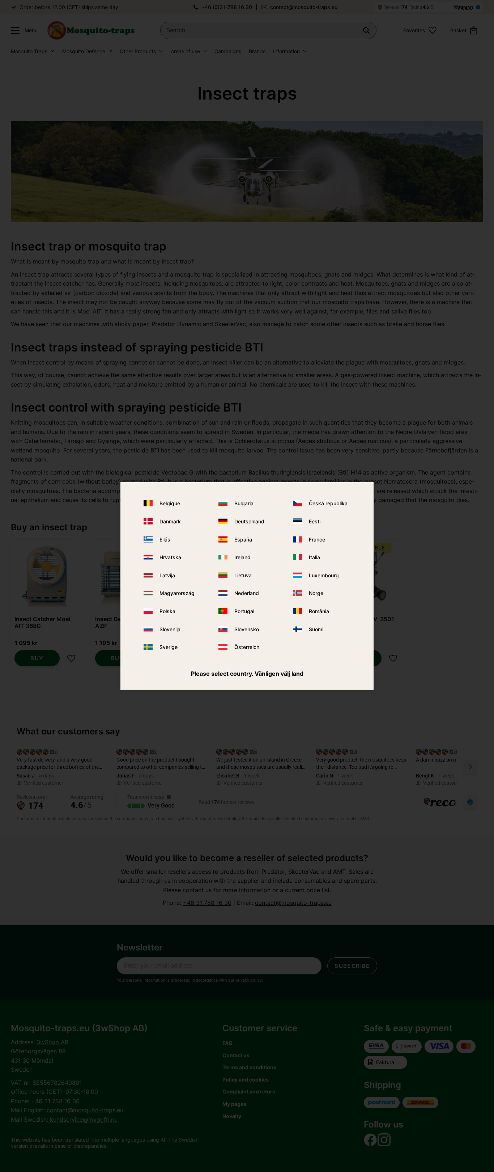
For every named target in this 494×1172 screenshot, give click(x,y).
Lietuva (243, 575)
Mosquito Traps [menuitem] (29, 51)
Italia (314, 557)
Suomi (316, 629)
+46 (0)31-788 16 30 (226, 7)
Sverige (168, 647)
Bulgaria (244, 503)
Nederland (246, 593)
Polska (167, 611)
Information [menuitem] (286, 51)
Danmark (170, 521)
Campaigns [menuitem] (227, 51)
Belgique (169, 503)
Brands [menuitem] (257, 51)
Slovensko (246, 629)
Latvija (167, 575)
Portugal (244, 611)
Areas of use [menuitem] (185, 51)
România (319, 611)
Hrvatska (170, 557)
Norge (316, 593)
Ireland (242, 557)
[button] (22, 30)
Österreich (246, 647)
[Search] (366, 30)
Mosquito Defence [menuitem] (83, 51)
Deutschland (249, 521)
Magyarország (177, 593)
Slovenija (169, 629)
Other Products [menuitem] (138, 51)
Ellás (164, 539)
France (317, 539)
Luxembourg (324, 575)
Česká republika (328, 503)
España (243, 539)
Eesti (314, 521)
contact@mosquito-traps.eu (303, 7)
